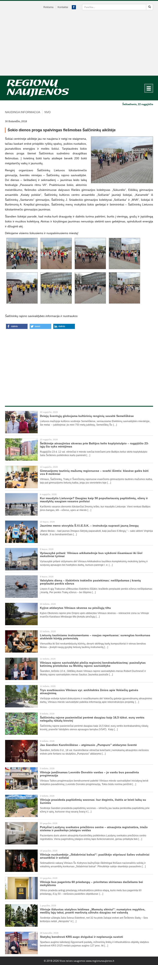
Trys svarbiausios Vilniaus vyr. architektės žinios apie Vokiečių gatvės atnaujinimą (89, 691)
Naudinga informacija (22, 112)
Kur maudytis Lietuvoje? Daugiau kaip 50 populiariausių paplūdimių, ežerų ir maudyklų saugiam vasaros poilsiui (94, 500)
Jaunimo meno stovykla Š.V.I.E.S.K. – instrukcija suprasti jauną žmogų (89, 525)
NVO (47, 112)
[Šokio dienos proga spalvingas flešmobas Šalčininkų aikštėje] (122, 159)
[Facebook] (74, 7)
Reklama (48, 7)
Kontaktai (63, 7)
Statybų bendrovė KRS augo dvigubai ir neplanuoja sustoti (81, 936)
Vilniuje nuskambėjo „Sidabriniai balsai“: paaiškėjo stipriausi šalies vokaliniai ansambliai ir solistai (94, 856)
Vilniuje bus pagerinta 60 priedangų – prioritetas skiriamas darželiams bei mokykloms (91, 883)
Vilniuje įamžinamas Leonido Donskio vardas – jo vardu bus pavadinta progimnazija (89, 774)
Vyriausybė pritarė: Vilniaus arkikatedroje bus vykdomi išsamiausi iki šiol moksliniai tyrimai (91, 554)
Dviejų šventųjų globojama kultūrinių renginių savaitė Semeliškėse (87, 416)
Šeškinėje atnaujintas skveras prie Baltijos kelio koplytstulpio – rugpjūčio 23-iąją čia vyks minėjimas (94, 445)
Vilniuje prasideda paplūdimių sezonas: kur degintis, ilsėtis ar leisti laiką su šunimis (93, 801)
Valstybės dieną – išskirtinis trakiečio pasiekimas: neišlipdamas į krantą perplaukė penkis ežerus (90, 582)
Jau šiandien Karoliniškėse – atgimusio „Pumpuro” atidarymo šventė (88, 745)
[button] (17, 326)
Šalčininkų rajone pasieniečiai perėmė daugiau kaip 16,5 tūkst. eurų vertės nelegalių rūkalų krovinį (92, 719)
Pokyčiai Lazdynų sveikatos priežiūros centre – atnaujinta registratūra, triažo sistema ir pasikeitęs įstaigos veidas (94, 828)
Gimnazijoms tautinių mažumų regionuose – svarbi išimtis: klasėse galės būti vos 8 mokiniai (94, 472)
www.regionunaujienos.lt (100, 961)
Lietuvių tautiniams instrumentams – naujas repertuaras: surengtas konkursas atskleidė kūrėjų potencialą (95, 637)
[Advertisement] (79, 44)
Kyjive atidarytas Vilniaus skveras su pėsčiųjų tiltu (75, 607)
